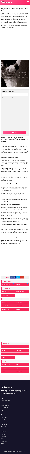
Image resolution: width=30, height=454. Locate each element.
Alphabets (4, 350)
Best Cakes (18, 309)
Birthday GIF (4, 302)
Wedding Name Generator (7, 402)
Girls (17, 368)
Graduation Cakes (6, 364)
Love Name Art (4, 407)
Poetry (17, 353)
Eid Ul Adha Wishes (6, 284)
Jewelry (3, 371)
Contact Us (3, 436)
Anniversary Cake (5, 291)
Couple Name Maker (5, 400)
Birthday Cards (19, 305)
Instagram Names (5, 405)
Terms (2, 443)
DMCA (2, 438)
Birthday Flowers (5, 309)
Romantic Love (4, 419)
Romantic (4, 346)
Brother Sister (19, 371)
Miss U (3, 353)
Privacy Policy (4, 441)
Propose (3, 357)
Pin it (22, 277)
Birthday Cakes (19, 302)
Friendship (4, 368)
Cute (17, 346)
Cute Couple (4, 417)
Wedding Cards (5, 295)
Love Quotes (18, 350)
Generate (15, 132)
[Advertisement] (15, 43)
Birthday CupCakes (6, 305)
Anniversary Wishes (20, 291)
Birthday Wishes (4, 426)
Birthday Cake (4, 424)
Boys (17, 364)
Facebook (13, 277)
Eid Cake (18, 284)
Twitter (18, 277)
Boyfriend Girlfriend (5, 410)
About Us (3, 434)
